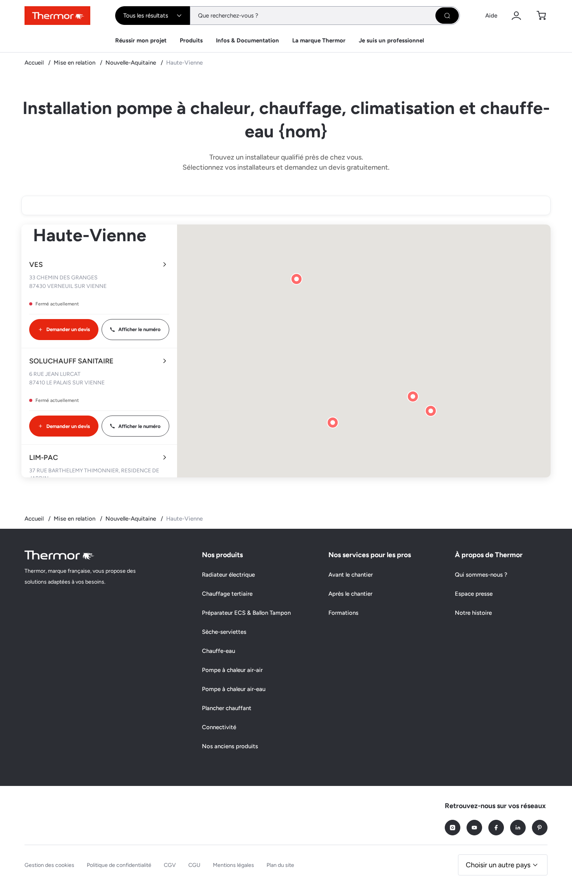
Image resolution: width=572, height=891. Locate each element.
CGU (194, 865)
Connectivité (219, 727)
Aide (491, 15)
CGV (170, 865)
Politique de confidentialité (119, 865)
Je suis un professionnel (391, 40)
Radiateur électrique (228, 574)
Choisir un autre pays (498, 865)
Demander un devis (68, 329)
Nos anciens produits (230, 746)
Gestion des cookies (49, 865)
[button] (332, 422)
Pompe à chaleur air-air (232, 670)
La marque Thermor (319, 40)
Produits (191, 40)
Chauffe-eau (218, 650)
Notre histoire (473, 612)
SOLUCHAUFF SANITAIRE (71, 361)
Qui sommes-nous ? (481, 574)
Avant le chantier (350, 574)
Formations (343, 612)
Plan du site (280, 865)
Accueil (35, 62)
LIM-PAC (43, 457)
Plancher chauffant (226, 708)
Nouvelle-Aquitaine (131, 62)
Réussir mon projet (141, 40)
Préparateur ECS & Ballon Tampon (246, 612)
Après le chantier (350, 593)
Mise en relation (75, 62)
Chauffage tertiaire (227, 593)
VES (36, 264)
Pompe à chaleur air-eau (233, 689)
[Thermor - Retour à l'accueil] (57, 15)
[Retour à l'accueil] (60, 555)
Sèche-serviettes (224, 631)
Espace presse (474, 593)
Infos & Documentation (247, 40)
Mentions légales (233, 865)
